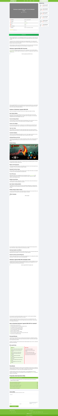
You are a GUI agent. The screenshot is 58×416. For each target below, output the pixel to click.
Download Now (24, 34)
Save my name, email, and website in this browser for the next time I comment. (34, 403)
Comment (11, 394)
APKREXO (32, 372)
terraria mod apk (32, 175)
